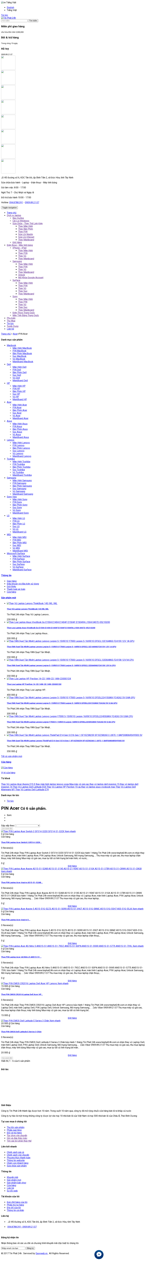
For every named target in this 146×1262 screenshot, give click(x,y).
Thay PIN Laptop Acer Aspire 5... (15, 920)
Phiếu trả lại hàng (15, 1205)
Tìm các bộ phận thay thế (19, 1141)
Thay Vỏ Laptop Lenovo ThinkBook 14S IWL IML (28, 609)
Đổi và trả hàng (14, 1132)
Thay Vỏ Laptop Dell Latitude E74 (32, 789)
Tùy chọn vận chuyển (17, 1135)
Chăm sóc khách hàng (17, 1163)
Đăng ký (30, 1248)
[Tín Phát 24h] (8, 17)
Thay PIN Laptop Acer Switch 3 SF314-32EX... (21, 842)
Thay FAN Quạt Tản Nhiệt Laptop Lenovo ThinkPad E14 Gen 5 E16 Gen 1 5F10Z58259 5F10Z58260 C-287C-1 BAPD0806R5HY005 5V (66, 741)
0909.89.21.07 (32, 202)
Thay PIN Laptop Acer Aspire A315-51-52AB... (22, 882)
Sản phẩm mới (8, 597)
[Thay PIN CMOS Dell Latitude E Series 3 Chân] (25, 1020)
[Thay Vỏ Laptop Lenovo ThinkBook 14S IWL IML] (32, 603)
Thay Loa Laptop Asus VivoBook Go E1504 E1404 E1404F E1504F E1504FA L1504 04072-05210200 (51, 628)
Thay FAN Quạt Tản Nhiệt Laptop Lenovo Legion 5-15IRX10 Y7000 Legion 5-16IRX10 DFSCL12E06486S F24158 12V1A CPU (61, 665)
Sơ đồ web (12, 1190)
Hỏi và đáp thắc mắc (17, 1138)
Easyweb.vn (42, 1253)
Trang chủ (6, 334)
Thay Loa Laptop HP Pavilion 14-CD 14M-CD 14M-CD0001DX (34, 684)
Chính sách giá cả (15, 1152)
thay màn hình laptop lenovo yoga (52, 784)
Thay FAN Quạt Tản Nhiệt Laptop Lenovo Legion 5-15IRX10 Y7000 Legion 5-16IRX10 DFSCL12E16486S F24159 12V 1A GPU (61, 647)
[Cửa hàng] (7, 767)
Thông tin (6, 575)
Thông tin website (16, 1160)
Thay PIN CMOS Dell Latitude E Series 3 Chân (21, 1032)
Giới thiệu (11, 586)
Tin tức (4, 15)
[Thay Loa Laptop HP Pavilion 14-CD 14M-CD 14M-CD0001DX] (39, 678)
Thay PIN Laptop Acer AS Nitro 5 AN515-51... (21, 957)
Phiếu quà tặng (14, 1130)
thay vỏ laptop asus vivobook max (98, 787)
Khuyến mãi (12, 1177)
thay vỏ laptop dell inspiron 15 (105, 784)
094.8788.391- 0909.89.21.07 (22, 1226)
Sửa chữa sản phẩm (17, 1165)
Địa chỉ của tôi (14, 1207)
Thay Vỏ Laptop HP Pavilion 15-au (64, 787)
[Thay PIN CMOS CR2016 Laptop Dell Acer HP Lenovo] (29, 983)
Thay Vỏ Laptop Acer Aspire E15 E (18, 784)
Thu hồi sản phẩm (15, 1127)
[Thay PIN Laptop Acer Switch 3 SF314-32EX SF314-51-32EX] (33, 831)
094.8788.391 (16, 202)
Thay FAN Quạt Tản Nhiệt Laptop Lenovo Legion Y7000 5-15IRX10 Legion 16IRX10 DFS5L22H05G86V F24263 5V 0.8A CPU (61, 722)
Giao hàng (12, 581)
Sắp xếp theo (7, 825)
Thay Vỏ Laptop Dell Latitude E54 (30, 787)
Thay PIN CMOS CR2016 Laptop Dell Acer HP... (22, 994)
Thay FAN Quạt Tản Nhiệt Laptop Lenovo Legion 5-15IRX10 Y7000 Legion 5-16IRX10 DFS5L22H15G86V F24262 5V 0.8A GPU (62, 703)
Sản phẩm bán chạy (16, 1182)
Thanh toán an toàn (16, 589)
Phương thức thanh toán (18, 1157)
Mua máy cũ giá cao (79, 784)
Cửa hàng (11, 592)
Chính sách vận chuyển (18, 1155)
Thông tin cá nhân (15, 1210)
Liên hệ (10, 1188)
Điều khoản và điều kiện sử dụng (23, 583)
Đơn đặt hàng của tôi (17, 1202)
